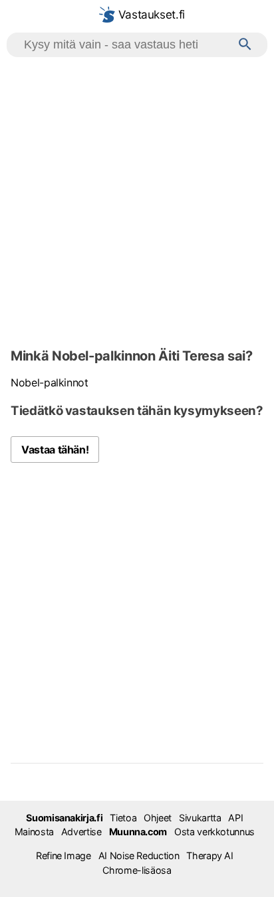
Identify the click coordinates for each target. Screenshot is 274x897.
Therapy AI (209, 855)
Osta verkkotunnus (214, 831)
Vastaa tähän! (54, 449)
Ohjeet (158, 817)
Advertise (81, 831)
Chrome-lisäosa (136, 870)
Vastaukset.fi (150, 14)
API (235, 817)
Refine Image (63, 855)
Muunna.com (138, 831)
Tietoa (123, 817)
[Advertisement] (137, 200)
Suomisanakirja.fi (64, 817)
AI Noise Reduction (139, 855)
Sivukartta (200, 817)
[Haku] (245, 45)
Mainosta (34, 831)
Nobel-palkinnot (49, 382)
